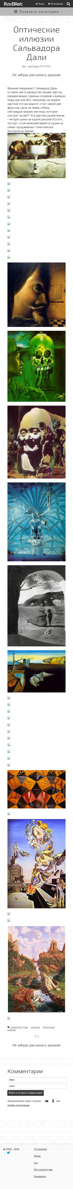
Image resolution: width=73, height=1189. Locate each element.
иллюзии (35, 1027)
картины (11, 1029)
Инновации (40, 1176)
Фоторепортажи (43, 1169)
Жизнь (37, 1156)
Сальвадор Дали (19, 1027)
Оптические (49, 1027)
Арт (24, 66)
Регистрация (57, 3)
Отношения (40, 1149)
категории (39, 11)
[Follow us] (8, 1152)
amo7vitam (33, 66)
